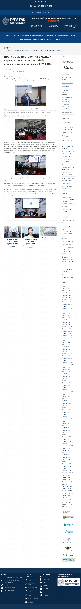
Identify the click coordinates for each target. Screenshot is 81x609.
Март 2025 (66, 324)
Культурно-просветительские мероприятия (68, 167)
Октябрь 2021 (67, 417)
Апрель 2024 (66, 349)
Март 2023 (66, 378)
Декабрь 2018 (67, 486)
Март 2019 (66, 480)
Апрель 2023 (66, 376)
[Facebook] (31, 6)
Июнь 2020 (66, 453)
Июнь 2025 (66, 318)
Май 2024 (65, 347)
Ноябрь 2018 (66, 489)
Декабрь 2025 (67, 304)
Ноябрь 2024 (66, 333)
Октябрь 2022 (67, 390)
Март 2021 (66, 432)
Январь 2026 (66, 302)
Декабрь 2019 (67, 466)
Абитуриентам (62, 35)
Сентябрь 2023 (67, 365)
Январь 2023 (66, 383)
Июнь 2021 (66, 426)
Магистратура (37, 35)
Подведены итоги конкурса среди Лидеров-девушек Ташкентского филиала (13, 243)
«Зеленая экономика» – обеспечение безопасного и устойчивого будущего (30, 242)
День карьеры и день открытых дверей (67, 146)
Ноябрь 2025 (66, 306)
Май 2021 (65, 428)
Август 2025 (66, 313)
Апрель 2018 (66, 500)
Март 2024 (66, 351)
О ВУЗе (14, 35)
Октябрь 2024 (67, 336)
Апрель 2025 (66, 322)
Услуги (49, 39)
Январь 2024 (66, 356)
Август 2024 (66, 340)
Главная (7, 35)
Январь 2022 (66, 410)
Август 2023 (66, 367)
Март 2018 (66, 502)
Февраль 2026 (67, 300)
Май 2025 (65, 320)
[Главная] (4, 50)
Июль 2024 (66, 342)
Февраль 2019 (67, 482)
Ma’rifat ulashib (67, 133)
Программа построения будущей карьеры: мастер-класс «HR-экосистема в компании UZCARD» (37, 50)
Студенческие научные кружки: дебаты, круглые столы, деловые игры (68, 261)
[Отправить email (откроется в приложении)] (46, 6)
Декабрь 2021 (67, 412)
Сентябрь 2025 (67, 311)
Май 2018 (65, 498)
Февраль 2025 (67, 327)
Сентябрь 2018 (67, 493)
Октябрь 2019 (67, 471)
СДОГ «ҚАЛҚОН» (67, 241)
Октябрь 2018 (67, 491)
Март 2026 (66, 297)
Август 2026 (66, 286)
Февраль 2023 (67, 381)
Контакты (58, 39)
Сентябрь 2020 (67, 446)
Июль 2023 (66, 369)
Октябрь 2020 (67, 444)
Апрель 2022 (66, 403)
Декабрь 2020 (67, 439)
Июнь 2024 (66, 345)
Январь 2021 (66, 437)
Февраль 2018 (67, 504)
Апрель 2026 (66, 295)
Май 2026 (65, 293)
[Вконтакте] (35, 6)
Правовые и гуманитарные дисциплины (66, 106)
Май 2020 (65, 455)
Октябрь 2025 (67, 309)
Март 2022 (66, 405)
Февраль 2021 (67, 435)
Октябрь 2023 (67, 363)
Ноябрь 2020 (66, 441)
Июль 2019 (66, 475)
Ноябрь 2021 (66, 414)
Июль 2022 (66, 396)
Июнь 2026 (66, 291)
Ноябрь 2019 (66, 468)
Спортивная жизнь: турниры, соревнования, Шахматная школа (68, 249)
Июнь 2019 (66, 477)
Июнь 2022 (66, 399)
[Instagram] (38, 6)
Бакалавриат (24, 35)
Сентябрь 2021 (67, 419)
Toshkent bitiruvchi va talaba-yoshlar (67, 138)
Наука (35, 39)
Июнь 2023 (66, 372)
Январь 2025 (66, 329)
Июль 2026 (66, 288)
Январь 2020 (66, 464)
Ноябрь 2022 (66, 387)
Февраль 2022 (67, 408)
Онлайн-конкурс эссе (48, 238)
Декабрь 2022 (67, 385)
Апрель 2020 (66, 457)
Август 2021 (66, 421)
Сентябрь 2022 (67, 392)
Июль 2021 (66, 423)
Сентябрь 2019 (67, 473)
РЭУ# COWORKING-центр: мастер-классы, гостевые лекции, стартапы (33, 72)
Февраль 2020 (67, 462)
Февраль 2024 (67, 354)
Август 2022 (66, 394)
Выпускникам (49, 35)
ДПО (41, 39)
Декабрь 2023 (67, 358)
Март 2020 (66, 459)
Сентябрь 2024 (67, 338)
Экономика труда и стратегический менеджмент (67, 85)
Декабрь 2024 (67, 331)
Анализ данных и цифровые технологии (67, 99)
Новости (72, 35)
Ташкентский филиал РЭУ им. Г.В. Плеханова (65, 575)
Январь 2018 (66, 507)
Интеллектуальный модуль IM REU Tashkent (68, 153)
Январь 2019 (66, 484)
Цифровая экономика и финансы (65, 92)
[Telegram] (50, 6)
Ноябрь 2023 (66, 360)
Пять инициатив (25, 39)
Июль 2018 (66, 495)
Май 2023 (65, 374)
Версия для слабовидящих (68, 67)
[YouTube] (42, 6)
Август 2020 (66, 448)
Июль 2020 (66, 450)
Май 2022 (65, 401)
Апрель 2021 (66, 430)
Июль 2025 (66, 315)
